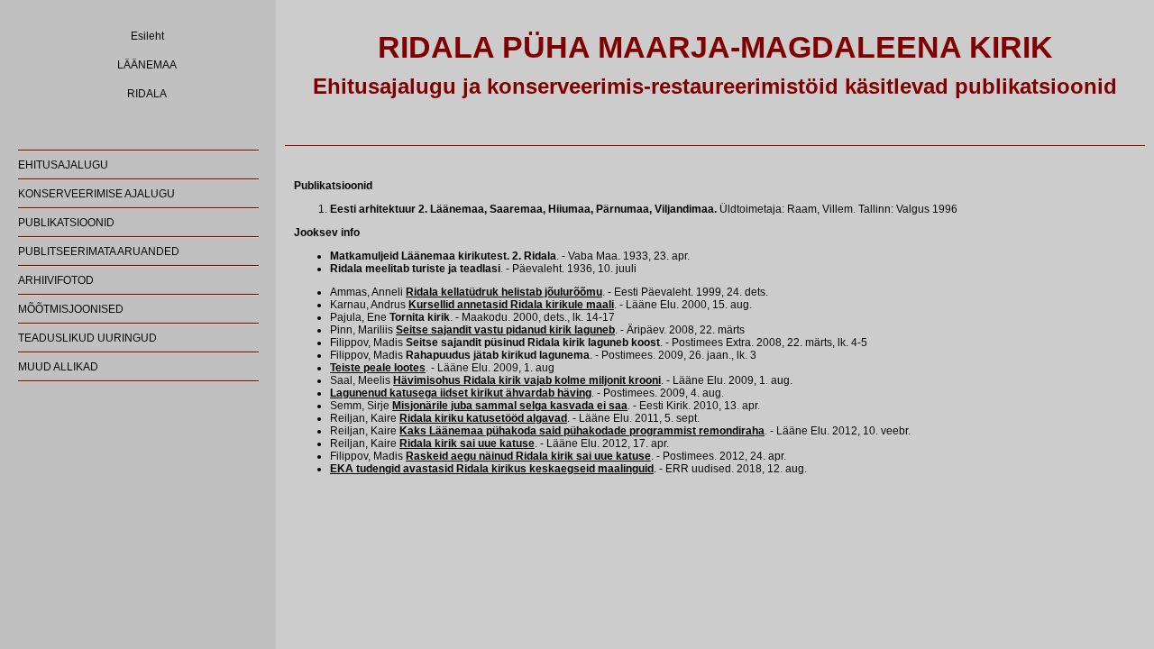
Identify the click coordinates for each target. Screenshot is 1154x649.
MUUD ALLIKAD (58, 367)
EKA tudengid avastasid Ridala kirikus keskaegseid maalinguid (492, 468)
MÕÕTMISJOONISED (71, 309)
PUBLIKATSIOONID (66, 222)
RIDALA (147, 93)
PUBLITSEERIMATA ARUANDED (98, 251)
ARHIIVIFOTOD (56, 280)
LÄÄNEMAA (147, 65)
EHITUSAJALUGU (63, 165)
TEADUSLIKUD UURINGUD (87, 338)
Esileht (147, 36)
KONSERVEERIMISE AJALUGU (96, 193)
